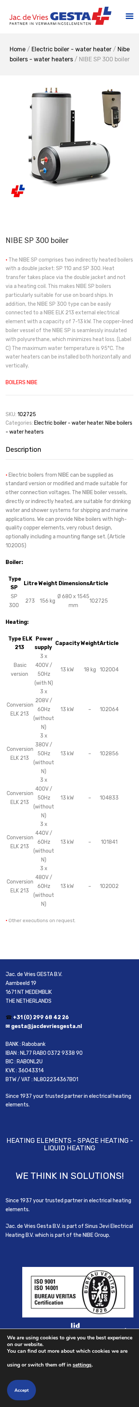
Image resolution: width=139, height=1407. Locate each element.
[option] (69, 140)
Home (18, 49)
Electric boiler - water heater (72, 49)
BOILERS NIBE (21, 382)
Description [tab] (23, 449)
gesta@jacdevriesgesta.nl (46, 1026)
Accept (21, 1390)
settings (82, 1364)
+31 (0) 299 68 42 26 (41, 1017)
